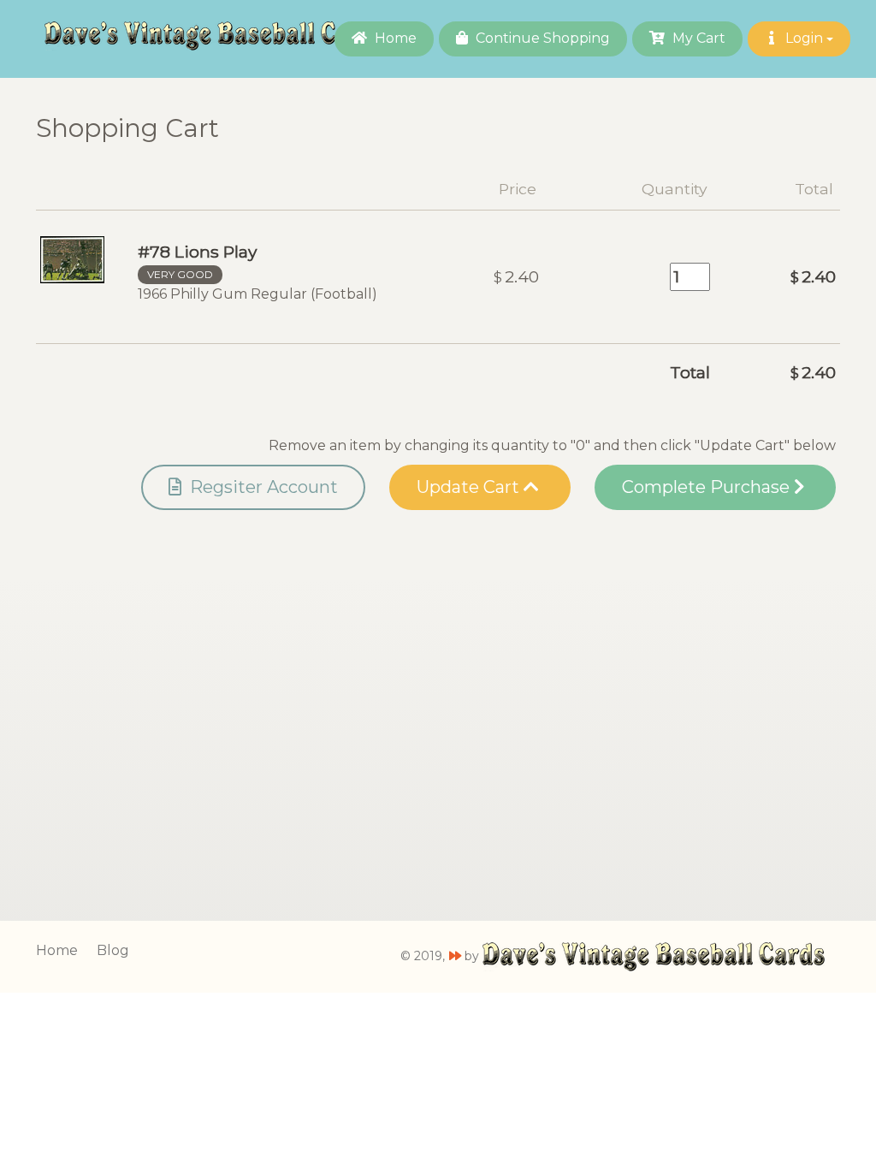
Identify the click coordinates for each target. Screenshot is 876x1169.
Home (394, 38)
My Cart (697, 38)
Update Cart (470, 487)
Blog (113, 950)
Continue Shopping (541, 38)
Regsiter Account (262, 487)
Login (804, 38)
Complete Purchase (708, 487)
